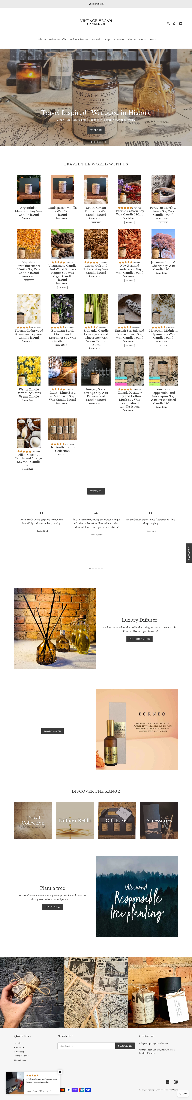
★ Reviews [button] (189, 553)
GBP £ (20, 1081)
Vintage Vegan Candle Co (154, 1090)
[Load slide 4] (100, 142)
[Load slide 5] (102, 568)
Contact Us (19, 1047)
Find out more (139, 639)
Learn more (52, 731)
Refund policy (20, 1059)
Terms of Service (21, 1055)
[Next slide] (105, 142)
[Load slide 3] (97, 142)
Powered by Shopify (171, 1090)
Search (17, 1043)
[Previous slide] (86, 142)
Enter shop (19, 1051)
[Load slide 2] (95, 142)
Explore (96, 130)
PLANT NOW (52, 907)
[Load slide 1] (92, 142)
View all (96, 491)
